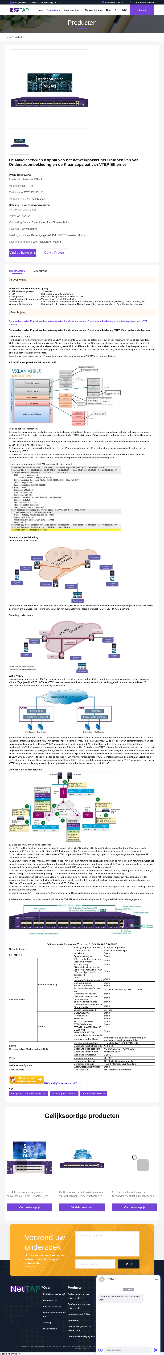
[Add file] (100, 1349)
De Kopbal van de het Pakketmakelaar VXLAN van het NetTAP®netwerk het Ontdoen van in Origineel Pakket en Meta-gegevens (28, 1194)
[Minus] (156, 1279)
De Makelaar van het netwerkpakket (78, 1296)
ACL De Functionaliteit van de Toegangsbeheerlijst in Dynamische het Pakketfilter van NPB (81, 1194)
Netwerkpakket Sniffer (79, 1314)
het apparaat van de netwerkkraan (28, 1093)
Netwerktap (73, 1320)
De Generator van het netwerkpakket (79, 1306)
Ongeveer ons (72, 10)
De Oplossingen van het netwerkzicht (80, 1328)
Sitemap (47, 1322)
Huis (40, 10)
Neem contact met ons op (54, 1314)
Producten (52, 10)
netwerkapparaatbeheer (64, 1093)
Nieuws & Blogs (93, 10)
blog (108, 10)
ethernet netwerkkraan (93, 1093)
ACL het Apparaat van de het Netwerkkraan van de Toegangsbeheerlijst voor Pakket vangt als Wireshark (134, 1194)
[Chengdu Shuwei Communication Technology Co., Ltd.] (20, 9)
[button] (21, 1165)
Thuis (8, 37)
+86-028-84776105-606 (143, 2)
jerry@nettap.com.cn (114, 2)
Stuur (128, 1264)
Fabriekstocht (50, 1300)
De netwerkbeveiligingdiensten (83, 1336)
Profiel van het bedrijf (54, 1294)
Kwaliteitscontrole (52, 1306)
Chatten (142, 10)
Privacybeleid (50, 1328)
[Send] (156, 1349)
